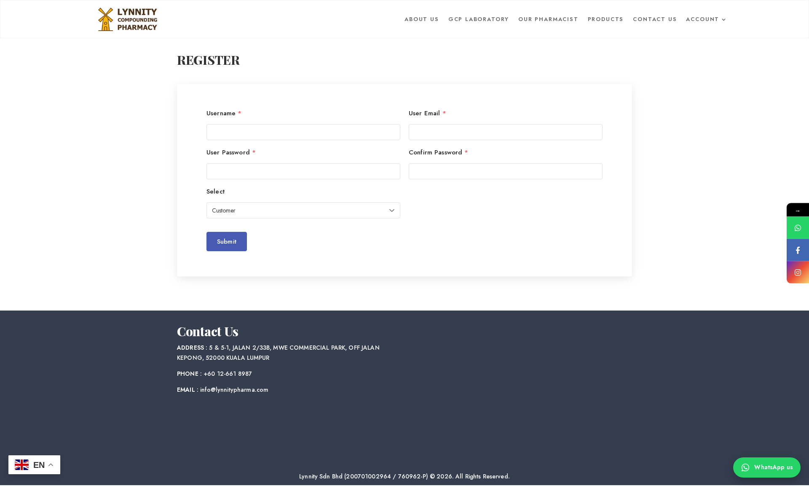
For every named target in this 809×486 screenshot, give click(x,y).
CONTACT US (655, 19)
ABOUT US (421, 19)
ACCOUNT (702, 19)
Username (223, 113)
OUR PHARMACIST (548, 19)
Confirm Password (439, 153)
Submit (226, 241)
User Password (231, 153)
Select (215, 192)
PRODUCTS (606, 19)
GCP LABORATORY (478, 19)
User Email (427, 113)
